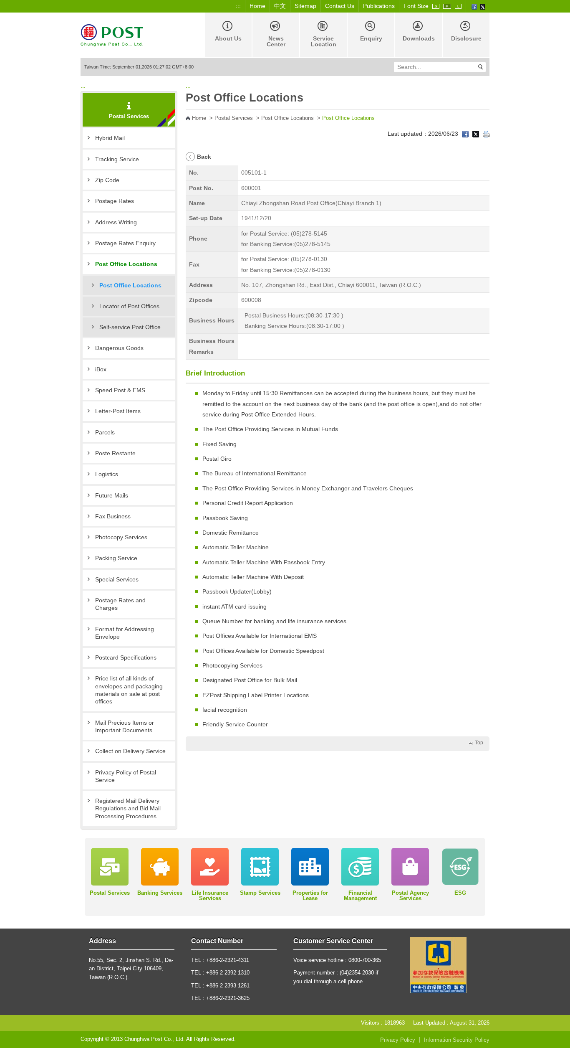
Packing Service (116, 558)
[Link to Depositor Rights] (438, 965)
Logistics (106, 474)
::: (238, 6)
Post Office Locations (126, 264)
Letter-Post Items (118, 411)
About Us (228, 38)
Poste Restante (115, 453)
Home (257, 6)
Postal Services (233, 118)
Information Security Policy (456, 1040)
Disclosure (466, 38)
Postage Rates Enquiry (125, 243)
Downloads (419, 38)
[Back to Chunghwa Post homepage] (112, 34)
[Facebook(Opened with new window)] (474, 6)
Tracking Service (117, 159)
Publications (379, 6)
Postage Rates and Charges (120, 604)
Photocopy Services (121, 537)
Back (204, 156)
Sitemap (305, 6)
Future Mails (111, 495)
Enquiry (371, 38)
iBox (100, 369)
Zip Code (107, 180)
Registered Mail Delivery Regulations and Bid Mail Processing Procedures (128, 808)
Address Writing (116, 222)
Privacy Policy (397, 1040)
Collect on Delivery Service (130, 751)
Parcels (105, 432)
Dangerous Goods (119, 348)
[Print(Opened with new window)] (486, 133)
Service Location (323, 41)
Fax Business (113, 516)
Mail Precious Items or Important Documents (124, 726)
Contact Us (339, 6)
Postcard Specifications (125, 657)
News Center (276, 41)
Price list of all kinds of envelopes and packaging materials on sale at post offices (129, 690)
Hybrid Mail (110, 137)
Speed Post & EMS (120, 390)
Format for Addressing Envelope (124, 633)
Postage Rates (114, 201)
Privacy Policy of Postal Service (125, 776)
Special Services (117, 579)
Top (479, 742)
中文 (280, 6)
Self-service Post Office (130, 327)
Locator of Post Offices (129, 306)
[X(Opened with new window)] (482, 6)
